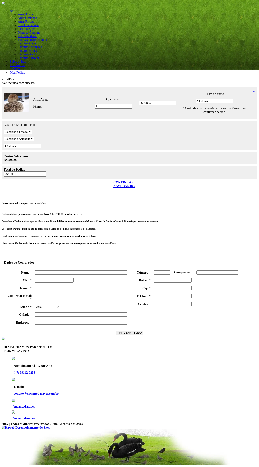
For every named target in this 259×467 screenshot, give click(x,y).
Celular (144, 304)
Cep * (146, 288)
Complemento (185, 272)
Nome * (26, 272)
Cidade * (25, 314)
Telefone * (144, 296)
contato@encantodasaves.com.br (36, 393)
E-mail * (26, 288)
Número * (144, 272)
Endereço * (24, 322)
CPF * (27, 280)
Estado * (26, 307)
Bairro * (145, 280)
